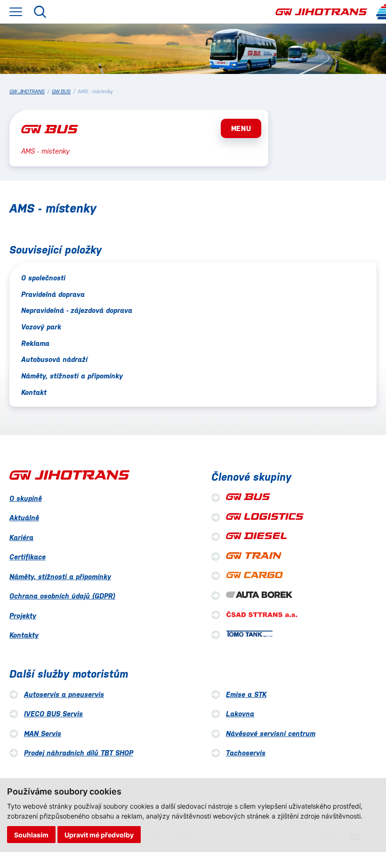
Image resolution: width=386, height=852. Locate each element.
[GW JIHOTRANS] (321, 12)
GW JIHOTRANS (27, 92)
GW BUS (61, 92)
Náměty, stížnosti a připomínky (72, 376)
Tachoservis (245, 753)
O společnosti (43, 278)
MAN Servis (42, 733)
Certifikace (27, 557)
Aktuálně (24, 518)
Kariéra (21, 537)
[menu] (15, 12)
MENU (241, 128)
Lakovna (240, 714)
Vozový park (41, 327)
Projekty (22, 616)
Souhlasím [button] (31, 835)
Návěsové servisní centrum (270, 733)
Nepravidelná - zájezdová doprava (76, 310)
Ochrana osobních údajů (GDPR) (62, 596)
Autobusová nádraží (54, 359)
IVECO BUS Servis (53, 714)
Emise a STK (246, 694)
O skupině (25, 498)
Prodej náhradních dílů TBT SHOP (78, 753)
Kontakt (34, 392)
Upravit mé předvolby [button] (99, 835)
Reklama (35, 343)
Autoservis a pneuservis (64, 694)
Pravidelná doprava (53, 294)
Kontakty (24, 635)
